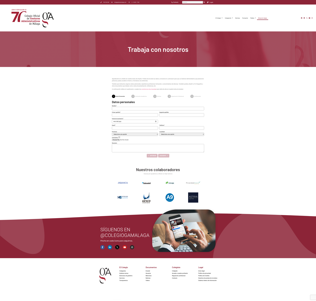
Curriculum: (116, 137)
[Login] (207, 2)
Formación (245, 18)
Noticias (237, 18)
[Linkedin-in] (110, 247)
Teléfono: (162, 125)
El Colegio (218, 18)
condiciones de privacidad (148, 89)
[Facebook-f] (102, 247)
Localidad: (162, 131)
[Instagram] (312, 18)
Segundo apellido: (164, 112)
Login (211, 2)
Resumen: (114, 143)
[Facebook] (301, 18)
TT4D (113, 299)
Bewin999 (118, 299)
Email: (114, 125)
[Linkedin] (304, 18)
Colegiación (228, 18)
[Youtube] (309, 18)
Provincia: (114, 131)
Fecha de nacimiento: (118, 118)
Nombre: (114, 106)
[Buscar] (204, 2)
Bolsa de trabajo (262, 18)
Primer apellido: (116, 112)
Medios (252, 18)
